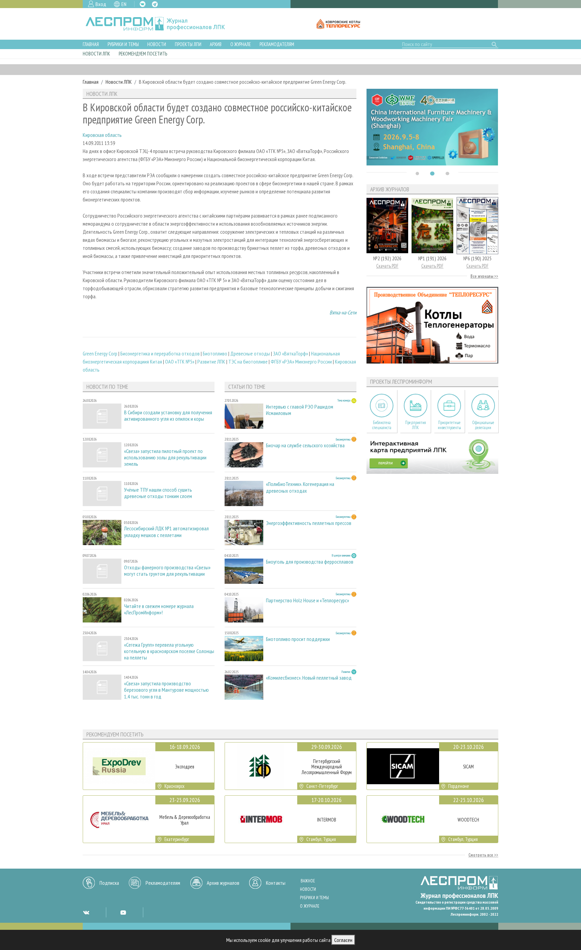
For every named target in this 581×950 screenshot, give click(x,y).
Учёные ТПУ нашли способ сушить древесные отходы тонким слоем (158, 493)
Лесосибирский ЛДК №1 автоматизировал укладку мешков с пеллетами (166, 531)
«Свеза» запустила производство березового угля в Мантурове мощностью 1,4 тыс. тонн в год (166, 689)
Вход (100, 4)
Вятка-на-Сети (343, 312)
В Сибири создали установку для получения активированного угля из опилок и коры (168, 415)
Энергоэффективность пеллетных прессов (308, 523)
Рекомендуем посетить (143, 53)
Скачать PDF (387, 266)
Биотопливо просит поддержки (298, 639)
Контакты (275, 882)
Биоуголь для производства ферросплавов (309, 562)
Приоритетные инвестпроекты (449, 425)
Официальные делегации (483, 425)
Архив (216, 44)
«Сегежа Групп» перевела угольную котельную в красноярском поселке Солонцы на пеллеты (169, 651)
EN (123, 4)
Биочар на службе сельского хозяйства (305, 445)
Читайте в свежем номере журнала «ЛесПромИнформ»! (159, 609)
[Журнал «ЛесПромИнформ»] (160, 24)
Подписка (109, 882)
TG (155, 4)
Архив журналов (223, 882)
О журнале (240, 44)
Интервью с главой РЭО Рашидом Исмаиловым (299, 410)
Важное (308, 881)
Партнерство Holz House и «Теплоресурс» (307, 600)
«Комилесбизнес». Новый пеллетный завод (309, 678)
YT (123, 912)
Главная (91, 44)
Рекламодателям (277, 44)
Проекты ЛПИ (188, 44)
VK (143, 4)
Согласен (343, 940)
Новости (156, 44)
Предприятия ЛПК (415, 425)
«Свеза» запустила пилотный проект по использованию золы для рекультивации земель (165, 457)
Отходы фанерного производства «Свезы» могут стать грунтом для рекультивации (167, 570)
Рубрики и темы (123, 44)
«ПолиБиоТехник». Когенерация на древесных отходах (300, 487)
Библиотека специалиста (381, 425)
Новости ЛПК (96, 53)
